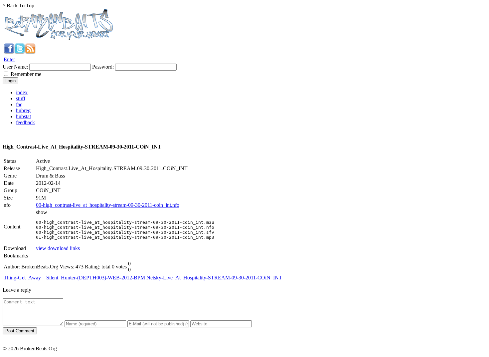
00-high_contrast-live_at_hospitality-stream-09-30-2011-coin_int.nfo (107, 205)
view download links (58, 248)
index (22, 92)
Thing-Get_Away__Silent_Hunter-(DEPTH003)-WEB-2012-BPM (74, 277)
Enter (9, 59)
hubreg (23, 110)
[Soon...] (9, 52)
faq (19, 104)
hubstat (23, 116)
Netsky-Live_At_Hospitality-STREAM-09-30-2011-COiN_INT (214, 277)
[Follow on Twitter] (19, 52)
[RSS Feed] (30, 52)
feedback (25, 122)
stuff (20, 98)
